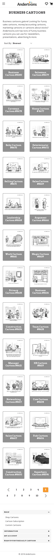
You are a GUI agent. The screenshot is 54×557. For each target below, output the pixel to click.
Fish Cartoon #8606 (40, 437)
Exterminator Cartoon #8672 (40, 146)
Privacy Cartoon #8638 (13, 291)
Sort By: (8, 43)
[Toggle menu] (3, 3)
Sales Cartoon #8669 (40, 182)
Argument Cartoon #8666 (40, 219)
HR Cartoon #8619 (40, 364)
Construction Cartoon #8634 (13, 328)
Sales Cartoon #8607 (14, 437)
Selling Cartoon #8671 (13, 182)
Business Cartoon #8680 (13, 73)
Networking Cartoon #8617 (14, 400)
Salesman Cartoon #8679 (40, 73)
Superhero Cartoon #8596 (40, 473)
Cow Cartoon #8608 (40, 400)
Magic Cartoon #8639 (40, 255)
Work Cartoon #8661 (13, 255)
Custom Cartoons (13, 525)
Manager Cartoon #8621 (14, 364)
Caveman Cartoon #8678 (13, 110)
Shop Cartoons (12, 517)
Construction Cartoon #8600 (13, 473)
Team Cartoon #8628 (40, 328)
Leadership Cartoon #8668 (13, 219)
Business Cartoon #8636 (40, 291)
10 (37, 495)
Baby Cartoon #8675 (13, 146)
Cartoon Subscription (14, 521)
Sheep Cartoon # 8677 (40, 110)
